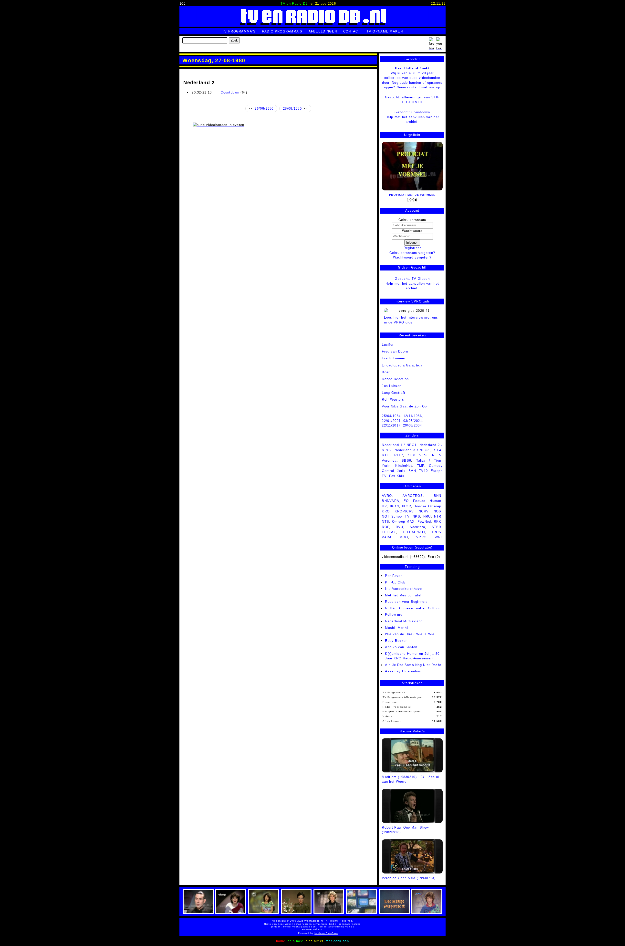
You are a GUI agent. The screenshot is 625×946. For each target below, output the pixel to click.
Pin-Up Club (395, 582)
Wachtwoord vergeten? (412, 257)
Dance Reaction (395, 379)
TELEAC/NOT (413, 532)
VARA (387, 537)
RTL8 (410, 455)
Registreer (412, 248)
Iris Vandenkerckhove (403, 589)
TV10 (423, 471)
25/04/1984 (391, 416)
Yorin (386, 466)
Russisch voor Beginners (406, 601)
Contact (351, 31)
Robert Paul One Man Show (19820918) (405, 830)
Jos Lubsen (391, 386)
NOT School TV (395, 516)
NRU (427, 516)
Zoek (234, 40)
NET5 (436, 455)
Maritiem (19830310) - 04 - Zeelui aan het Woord (410, 779)
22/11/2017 (391, 425)
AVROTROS (413, 496)
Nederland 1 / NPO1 (399, 445)
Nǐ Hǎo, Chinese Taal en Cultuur (412, 608)
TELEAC (389, 532)
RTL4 (437, 450)
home (280, 941)
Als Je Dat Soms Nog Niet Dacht (413, 665)
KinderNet (403, 466)
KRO (386, 511)
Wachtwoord (412, 231)
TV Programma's (239, 31)
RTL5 (386, 455)
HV (384, 506)
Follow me (393, 614)
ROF (385, 527)
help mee (295, 941)
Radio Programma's (282, 31)
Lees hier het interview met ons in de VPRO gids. (411, 320)
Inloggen (412, 242)
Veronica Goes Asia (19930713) (409, 878)
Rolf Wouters (393, 399)
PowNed (424, 521)
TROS (436, 532)
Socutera (417, 527)
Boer (386, 372)
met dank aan (337, 941)
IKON (394, 506)
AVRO (387, 496)
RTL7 (398, 455)
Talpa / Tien (428, 460)
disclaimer (314, 941)
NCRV (423, 511)
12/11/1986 (412, 416)
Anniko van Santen (401, 647)
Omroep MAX (403, 521)
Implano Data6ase (317, 933)
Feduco (419, 501)
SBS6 (423, 455)
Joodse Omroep (427, 506)
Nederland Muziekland (404, 621)
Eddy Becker (396, 641)
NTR (437, 516)
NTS (385, 521)
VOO (404, 537)
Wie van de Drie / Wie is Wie (409, 634)
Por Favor (393, 576)
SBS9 (406, 460)
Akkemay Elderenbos (403, 671)
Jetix (401, 471)
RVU (399, 527)
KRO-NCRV (404, 511)
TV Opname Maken (384, 31)
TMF (420, 466)
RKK (437, 521)
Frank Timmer (394, 358)
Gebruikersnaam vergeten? (412, 253)
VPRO (421, 537)
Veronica (389, 460)
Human (435, 501)
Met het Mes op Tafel (403, 595)
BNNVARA (390, 501)
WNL (439, 537)
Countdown (230, 92)
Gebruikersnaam (412, 220)
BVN (412, 471)
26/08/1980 (264, 108)
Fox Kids (396, 476)
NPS (416, 516)
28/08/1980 (292, 108)
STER (436, 527)
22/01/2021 (391, 421)
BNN (437, 496)
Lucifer (388, 344)
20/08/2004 (412, 425)
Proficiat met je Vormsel (412, 194)
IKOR (406, 506)
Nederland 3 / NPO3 (412, 450)
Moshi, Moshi (396, 628)
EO (406, 501)
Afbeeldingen (323, 31)
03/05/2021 (412, 421)
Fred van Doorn (395, 351)
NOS (437, 511)
